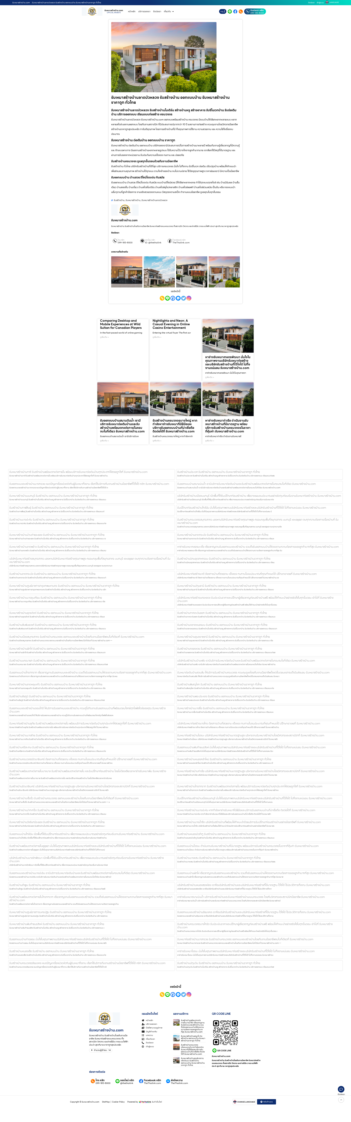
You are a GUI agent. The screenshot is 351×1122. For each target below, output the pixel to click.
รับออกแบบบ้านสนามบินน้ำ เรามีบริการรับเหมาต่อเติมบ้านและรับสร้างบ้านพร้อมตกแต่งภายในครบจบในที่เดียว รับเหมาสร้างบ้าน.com (122, 426)
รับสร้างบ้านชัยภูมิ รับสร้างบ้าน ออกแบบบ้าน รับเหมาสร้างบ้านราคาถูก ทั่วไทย (49, 696)
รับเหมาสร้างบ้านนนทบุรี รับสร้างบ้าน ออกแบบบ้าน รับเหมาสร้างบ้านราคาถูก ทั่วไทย (53, 496)
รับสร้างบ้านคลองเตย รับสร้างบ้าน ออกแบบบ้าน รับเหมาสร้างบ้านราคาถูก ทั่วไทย (219, 648)
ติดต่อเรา (311, 2)
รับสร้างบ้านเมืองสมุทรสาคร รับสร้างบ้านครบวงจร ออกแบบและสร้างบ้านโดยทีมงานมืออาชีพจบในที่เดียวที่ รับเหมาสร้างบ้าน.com (76, 637)
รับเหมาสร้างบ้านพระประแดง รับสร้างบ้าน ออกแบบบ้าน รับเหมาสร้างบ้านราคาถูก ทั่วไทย (223, 696)
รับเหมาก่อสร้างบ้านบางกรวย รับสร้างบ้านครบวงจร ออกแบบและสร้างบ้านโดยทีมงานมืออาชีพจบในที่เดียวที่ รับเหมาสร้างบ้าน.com (245, 939)
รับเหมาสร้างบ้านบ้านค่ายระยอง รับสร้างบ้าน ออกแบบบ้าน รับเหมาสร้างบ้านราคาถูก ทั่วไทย (56, 535)
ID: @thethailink (153, 243)
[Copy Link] (162, 298)
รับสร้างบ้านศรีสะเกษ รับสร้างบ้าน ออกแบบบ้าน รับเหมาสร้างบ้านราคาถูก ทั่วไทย (51, 747)
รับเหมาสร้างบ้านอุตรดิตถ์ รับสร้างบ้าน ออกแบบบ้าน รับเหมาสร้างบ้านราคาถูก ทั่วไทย (54, 613)
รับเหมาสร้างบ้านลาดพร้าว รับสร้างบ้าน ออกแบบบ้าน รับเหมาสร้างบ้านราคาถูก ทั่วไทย (54, 546)
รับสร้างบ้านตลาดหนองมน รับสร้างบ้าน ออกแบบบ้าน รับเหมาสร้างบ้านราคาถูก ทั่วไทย (222, 625)
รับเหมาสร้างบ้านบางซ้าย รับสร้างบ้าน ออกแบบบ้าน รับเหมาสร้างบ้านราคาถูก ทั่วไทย (53, 735)
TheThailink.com (181, 243)
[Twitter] (183, 298)
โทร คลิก (121, 240)
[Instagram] (188, 298)
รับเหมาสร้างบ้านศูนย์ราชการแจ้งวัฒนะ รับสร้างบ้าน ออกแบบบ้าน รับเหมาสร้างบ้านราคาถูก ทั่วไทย (193, 1062)
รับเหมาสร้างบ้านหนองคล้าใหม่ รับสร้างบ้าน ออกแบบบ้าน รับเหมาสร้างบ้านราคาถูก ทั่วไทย (224, 759)
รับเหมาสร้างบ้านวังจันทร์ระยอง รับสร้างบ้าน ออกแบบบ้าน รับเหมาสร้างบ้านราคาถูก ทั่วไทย (57, 822)
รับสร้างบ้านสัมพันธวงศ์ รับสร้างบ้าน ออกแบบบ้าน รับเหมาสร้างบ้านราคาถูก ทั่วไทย (52, 625)
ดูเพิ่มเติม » (104, 337)
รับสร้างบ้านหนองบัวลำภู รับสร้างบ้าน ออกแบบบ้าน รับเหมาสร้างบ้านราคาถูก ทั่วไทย (221, 834)
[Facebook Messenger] (178, 298)
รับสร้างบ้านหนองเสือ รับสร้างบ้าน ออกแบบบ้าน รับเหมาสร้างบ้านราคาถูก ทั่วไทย (51, 951)
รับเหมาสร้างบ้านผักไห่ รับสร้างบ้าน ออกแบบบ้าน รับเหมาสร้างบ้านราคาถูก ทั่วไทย (52, 648)
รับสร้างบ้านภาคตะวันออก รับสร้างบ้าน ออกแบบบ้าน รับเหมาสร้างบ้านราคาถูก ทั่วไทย (222, 613)
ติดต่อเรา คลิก (257, 10)
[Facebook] (172, 298)
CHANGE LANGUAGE (246, 1102)
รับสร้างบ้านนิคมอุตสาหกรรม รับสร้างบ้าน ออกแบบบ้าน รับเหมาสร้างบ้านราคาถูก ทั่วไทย (223, 558)
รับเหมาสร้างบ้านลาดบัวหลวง (154, 200)
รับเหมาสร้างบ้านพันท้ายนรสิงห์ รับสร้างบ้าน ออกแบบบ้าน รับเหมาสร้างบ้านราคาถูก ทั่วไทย (56, 924)
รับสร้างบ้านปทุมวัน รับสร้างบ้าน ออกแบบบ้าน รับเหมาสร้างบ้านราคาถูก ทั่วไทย (218, 963)
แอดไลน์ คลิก (150, 240)
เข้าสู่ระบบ (320, 2)
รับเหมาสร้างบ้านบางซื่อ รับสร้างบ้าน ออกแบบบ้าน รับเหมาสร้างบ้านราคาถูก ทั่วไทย (220, 708)
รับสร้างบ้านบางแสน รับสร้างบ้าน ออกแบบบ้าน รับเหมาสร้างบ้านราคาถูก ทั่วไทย (219, 858)
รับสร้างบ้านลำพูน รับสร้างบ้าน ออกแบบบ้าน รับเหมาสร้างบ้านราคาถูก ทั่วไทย (49, 885)
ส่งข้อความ (177, 1080)
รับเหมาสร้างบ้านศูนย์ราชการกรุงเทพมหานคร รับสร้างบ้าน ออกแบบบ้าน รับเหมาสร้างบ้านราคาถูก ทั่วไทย (64, 586)
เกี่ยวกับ (167, 11)
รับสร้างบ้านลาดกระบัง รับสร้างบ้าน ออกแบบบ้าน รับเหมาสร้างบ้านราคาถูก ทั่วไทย (52, 574)
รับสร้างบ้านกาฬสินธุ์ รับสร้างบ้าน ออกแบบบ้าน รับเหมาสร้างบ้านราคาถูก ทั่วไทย (51, 507)
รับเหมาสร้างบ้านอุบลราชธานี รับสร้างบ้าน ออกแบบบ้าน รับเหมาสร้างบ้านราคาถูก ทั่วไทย (223, 637)
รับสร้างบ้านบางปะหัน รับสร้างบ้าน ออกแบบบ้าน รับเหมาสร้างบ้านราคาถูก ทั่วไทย (51, 519)
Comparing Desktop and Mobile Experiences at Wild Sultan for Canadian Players (121, 324)
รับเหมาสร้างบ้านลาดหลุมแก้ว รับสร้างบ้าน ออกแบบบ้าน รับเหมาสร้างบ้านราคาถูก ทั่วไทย (55, 684)
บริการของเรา (144, 11)
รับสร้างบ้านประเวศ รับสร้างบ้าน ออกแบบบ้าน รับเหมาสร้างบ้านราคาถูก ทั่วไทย (218, 472)
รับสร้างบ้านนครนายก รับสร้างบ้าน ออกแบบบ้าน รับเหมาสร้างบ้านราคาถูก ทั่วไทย (52, 660)
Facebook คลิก (179, 240)
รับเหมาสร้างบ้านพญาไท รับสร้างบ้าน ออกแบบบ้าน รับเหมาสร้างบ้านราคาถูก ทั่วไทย (193, 1038)
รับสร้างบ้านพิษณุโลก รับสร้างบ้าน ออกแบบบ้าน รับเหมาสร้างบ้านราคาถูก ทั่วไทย (219, 684)
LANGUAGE (334, 2)
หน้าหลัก (131, 11)
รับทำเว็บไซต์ (157, 1101)
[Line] (167, 298)
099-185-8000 (257, 13)
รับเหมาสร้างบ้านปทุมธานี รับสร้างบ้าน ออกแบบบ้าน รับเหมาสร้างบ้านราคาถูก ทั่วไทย (221, 586)
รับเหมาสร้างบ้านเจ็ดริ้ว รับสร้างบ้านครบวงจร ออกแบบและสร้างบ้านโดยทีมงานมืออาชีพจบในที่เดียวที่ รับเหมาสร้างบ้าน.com (74, 798)
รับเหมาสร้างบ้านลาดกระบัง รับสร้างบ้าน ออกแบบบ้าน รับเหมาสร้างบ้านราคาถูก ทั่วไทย (222, 535)
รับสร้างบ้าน (119, 200)
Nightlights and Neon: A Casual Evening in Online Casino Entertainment (171, 324)
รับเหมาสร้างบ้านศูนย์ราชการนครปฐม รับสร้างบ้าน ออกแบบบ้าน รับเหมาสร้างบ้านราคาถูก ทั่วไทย (60, 912)
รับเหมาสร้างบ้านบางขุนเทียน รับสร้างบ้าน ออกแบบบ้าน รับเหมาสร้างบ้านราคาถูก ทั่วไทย (55, 597)
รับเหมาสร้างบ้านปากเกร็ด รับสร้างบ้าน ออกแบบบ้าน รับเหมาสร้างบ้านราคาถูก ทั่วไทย (54, 810)
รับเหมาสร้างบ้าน (133, 200)
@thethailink (126, 1083)
